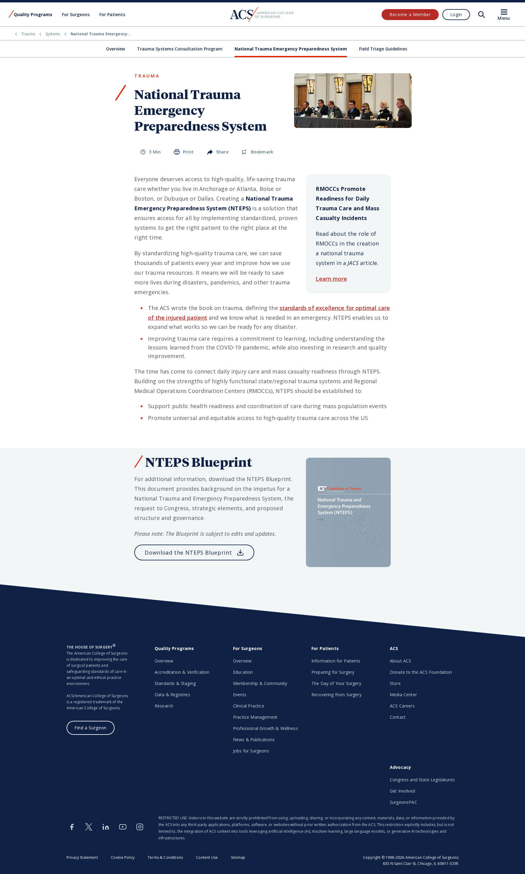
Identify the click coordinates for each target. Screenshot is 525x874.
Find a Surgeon (90, 728)
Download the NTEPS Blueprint (188, 552)
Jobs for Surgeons (251, 751)
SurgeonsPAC (403, 802)
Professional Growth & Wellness (265, 728)
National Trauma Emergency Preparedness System (291, 49)
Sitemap (238, 857)
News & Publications (254, 739)
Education (243, 672)
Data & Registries (172, 694)
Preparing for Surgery (332, 672)
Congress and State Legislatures (422, 780)
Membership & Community (260, 683)
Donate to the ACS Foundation (421, 672)
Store (395, 683)
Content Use (207, 857)
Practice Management (255, 717)
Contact (398, 717)
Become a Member (410, 14)
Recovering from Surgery (336, 694)
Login (456, 14)
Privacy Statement (82, 857)
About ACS (400, 661)
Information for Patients (335, 661)
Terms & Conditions (165, 857)
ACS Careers (402, 706)
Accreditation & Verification (182, 672)
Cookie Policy (123, 857)
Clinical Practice (248, 706)
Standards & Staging (175, 683)
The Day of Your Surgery (336, 683)
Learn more (331, 278)
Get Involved (402, 791)
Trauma (28, 33)
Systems (53, 33)
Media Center (403, 694)
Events (239, 694)
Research (164, 706)
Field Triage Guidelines (383, 49)
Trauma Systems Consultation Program (179, 49)
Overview (115, 49)
